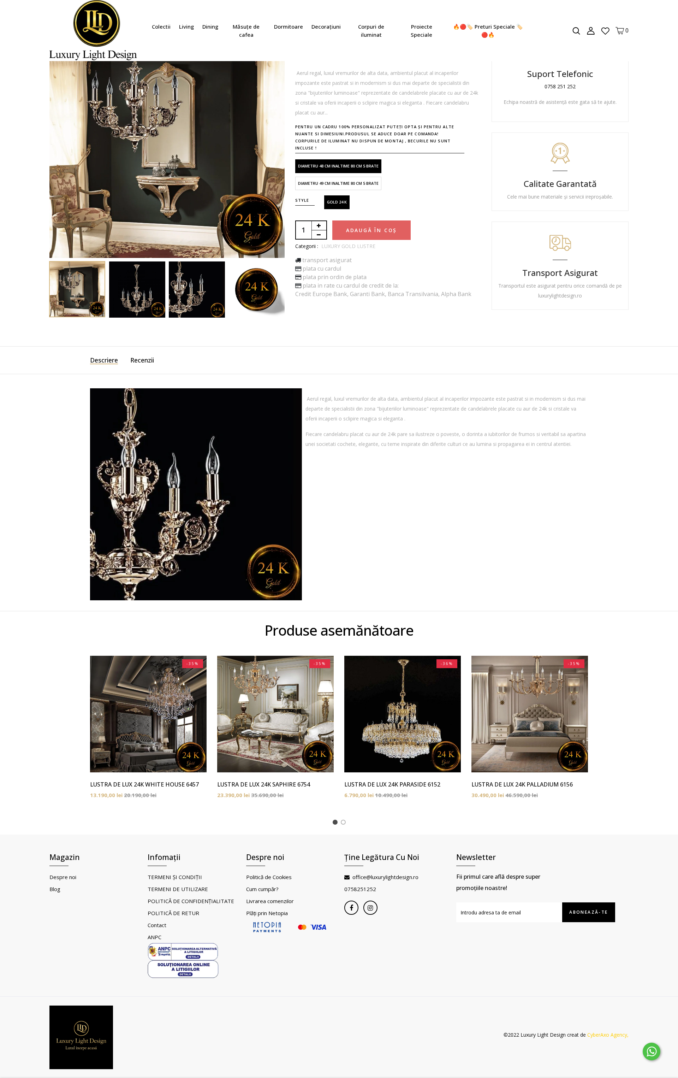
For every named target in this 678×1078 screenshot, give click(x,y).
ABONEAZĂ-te (588, 912)
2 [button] (344, 823)
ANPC (154, 937)
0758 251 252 (560, 86)
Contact (157, 925)
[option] (167, 140)
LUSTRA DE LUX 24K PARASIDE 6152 (392, 784)
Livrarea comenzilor (270, 901)
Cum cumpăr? (262, 889)
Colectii (161, 26)
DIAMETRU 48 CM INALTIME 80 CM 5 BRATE (338, 166)
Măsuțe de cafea (246, 30)
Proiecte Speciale (421, 30)
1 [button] (336, 823)
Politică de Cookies (269, 876)
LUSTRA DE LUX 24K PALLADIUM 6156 (522, 784)
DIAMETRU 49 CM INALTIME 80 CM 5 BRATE (338, 183)
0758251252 (360, 889)
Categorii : (306, 246)
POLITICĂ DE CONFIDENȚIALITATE (191, 901)
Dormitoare (288, 26)
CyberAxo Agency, (608, 1034)
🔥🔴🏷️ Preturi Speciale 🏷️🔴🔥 (488, 30)
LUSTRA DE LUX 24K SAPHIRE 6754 (263, 784)
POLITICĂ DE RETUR (173, 913)
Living (186, 26)
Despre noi (62, 876)
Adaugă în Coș (371, 230)
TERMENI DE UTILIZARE (178, 889)
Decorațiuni (326, 26)
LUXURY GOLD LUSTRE (348, 246)
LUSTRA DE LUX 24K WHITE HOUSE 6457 (144, 784)
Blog (54, 889)
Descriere (104, 360)
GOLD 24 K (337, 202)
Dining (210, 26)
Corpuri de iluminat (371, 30)
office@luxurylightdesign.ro (385, 876)
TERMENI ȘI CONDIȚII (175, 876)
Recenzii (142, 360)
